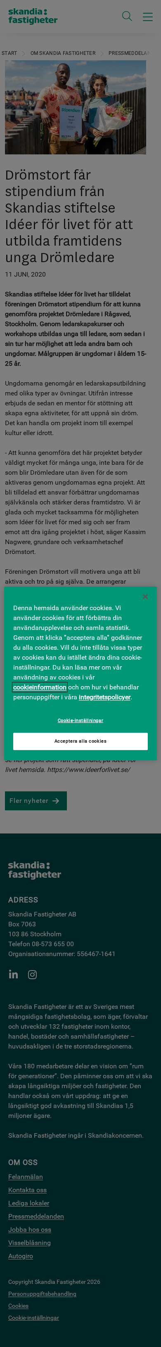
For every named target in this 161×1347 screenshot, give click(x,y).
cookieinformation (39, 687)
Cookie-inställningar (80, 720)
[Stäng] (145, 596)
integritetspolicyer (104, 697)
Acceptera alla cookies (80, 741)
